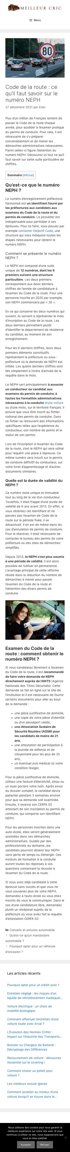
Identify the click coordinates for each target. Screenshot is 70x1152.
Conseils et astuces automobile (32, 930)
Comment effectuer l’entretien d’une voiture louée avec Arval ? (33, 1021)
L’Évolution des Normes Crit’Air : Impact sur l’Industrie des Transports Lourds (33, 1034)
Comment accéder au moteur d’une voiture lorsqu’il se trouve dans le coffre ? (32, 1094)
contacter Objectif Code (35, 231)
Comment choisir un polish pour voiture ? (30, 1073)
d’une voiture (54, 403)
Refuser (44, 1144)
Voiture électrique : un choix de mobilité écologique (29, 1009)
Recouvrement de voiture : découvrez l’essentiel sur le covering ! (34, 1060)
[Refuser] (65, 1137)
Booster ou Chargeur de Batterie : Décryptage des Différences (31, 1047)
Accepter (26, 1144)
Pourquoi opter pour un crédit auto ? (33, 985)
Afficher (28, 175)
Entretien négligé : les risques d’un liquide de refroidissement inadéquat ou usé (33, 996)
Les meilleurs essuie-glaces (27, 1084)
